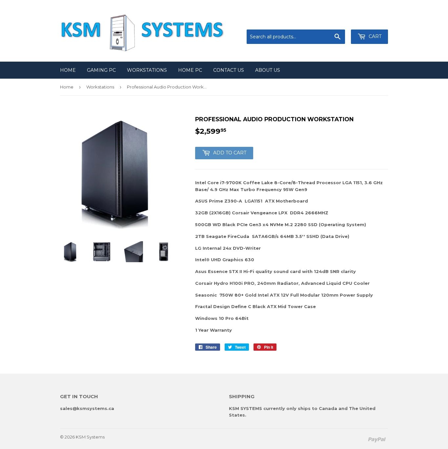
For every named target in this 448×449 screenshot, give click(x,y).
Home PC (190, 70)
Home (68, 70)
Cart (374, 36)
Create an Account (369, 21)
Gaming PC (101, 70)
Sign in (334, 21)
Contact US (228, 70)
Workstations (147, 70)
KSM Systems (90, 436)
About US (267, 70)
